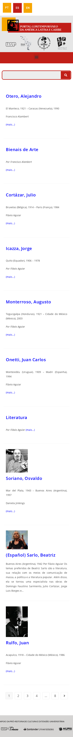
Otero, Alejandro (24, 96)
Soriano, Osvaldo (24, 478)
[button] (37, 57)
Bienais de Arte (22, 149)
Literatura (16, 417)
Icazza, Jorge (19, 248)
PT (7, 7)
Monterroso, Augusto (28, 302)
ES (17, 7)
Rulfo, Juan (17, 643)
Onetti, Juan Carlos (26, 359)
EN (28, 7)
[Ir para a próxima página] (64, 695)
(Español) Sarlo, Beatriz (30, 555)
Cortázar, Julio (21, 195)
